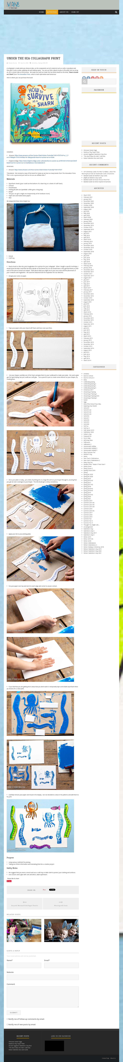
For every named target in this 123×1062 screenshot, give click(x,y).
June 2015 (87, 330)
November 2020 (89, 203)
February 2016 (88, 314)
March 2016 (87, 312)
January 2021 (88, 199)
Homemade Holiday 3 (90, 450)
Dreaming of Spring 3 (90, 398)
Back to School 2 (89, 378)
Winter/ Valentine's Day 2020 (92, 551)
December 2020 (89, 201)
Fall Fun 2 (87, 428)
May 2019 (87, 235)
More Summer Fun (89, 452)
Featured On (87, 436)
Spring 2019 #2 (88, 495)
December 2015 (89, 318)
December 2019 (89, 223)
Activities (52, 12)
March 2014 (87, 360)
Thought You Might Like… (92, 525)
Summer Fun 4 (88, 523)
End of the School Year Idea (92, 404)
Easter (86, 400)
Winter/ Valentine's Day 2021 (92, 553)
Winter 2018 (87, 541)
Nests (85, 456)
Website (10, 972)
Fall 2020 (86, 424)
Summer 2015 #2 (89, 503)
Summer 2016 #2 (89, 511)
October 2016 (88, 298)
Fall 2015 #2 (87, 410)
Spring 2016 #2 (88, 480)
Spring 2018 (87, 486)
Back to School (88, 376)
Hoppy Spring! (61, 936)
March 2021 (87, 195)
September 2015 (89, 324)
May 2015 (87, 332)
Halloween (87, 442)
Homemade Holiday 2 (90, 448)
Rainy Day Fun (88, 462)
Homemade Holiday (90, 446)
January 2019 (88, 243)
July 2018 (86, 255)
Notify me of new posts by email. (22, 1024)
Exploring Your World (90, 406)
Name (10, 960)
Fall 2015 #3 (87, 412)
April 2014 (87, 358)
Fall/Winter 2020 (89, 432)
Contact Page (105, 1058)
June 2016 (87, 306)
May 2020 (87, 213)
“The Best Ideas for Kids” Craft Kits (94, 156)
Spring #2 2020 (88, 474)
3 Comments (35, 939)
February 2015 (88, 338)
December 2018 (89, 245)
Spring (85, 472)
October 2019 (88, 227)
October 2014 (88, 346)
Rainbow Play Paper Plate (92, 152)
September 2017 (89, 276)
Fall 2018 (86, 420)
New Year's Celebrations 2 (92, 460)
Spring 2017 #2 (88, 484)
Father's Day (87, 434)
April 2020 (87, 215)
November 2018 (89, 247)
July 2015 (86, 328)
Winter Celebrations (90, 543)
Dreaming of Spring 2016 (91, 396)
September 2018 (89, 251)
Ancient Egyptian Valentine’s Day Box (95, 154)
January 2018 (88, 268)
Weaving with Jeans (61, 905)
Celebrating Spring (89, 382)
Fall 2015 (86, 408)
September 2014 (89, 348)
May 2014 (87, 356)
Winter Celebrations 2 (90, 545)
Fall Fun (86, 426)
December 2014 (89, 342)
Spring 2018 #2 (88, 488)
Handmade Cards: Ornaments (105, 174)
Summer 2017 (88, 513)
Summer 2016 (88, 509)
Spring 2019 (87, 492)
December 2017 (89, 270)
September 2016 (89, 300)
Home (41, 12)
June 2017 (87, 282)
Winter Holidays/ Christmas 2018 (94, 547)
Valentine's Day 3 (89, 535)
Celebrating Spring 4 (90, 388)
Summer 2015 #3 (89, 505)
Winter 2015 (87, 537)
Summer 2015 (88, 501)
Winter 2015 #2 (88, 539)
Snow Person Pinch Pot (102, 180)
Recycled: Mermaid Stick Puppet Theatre (24, 905)
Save (10, 881)
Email (47, 960)
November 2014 (89, 344)
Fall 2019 (86, 422)
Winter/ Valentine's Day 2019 (92, 549)
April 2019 (87, 237)
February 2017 (88, 290)
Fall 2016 (86, 416)
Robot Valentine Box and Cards (93, 158)
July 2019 (86, 233)
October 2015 (88, 322)
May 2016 (87, 308)
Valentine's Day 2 (89, 531)
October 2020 (88, 205)
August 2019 (87, 231)
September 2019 (89, 229)
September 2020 (89, 207)
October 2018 (88, 249)
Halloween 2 (87, 444)
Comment (11, 984)
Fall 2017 (86, 418)
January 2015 (88, 340)
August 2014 (87, 350)
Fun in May (87, 438)
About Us (64, 12)
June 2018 (87, 257)
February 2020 (88, 219)
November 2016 (89, 296)
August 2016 (87, 302)
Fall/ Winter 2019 (89, 430)
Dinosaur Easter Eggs (90, 150)
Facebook (99, 90)
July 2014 (86, 352)
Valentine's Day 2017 (90, 533)
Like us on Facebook (61, 1036)
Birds (85, 380)
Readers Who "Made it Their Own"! (94, 464)
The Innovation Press (24, 74)
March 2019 (87, 239)
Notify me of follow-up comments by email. (26, 1019)
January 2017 (88, 292)
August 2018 (87, 253)
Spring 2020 (87, 497)
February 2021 (88, 197)
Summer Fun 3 (88, 521)
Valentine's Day (88, 529)
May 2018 (87, 260)
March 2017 (87, 288)
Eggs (85, 402)
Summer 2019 (88, 517)
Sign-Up (75, 12)
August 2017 (87, 278)
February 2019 (88, 241)
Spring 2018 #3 (43, 63)
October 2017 (88, 274)
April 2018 (87, 262)
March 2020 (87, 217)
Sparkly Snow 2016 (89, 470)
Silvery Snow (87, 466)
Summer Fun (88, 519)
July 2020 (86, 211)
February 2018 (88, 266)
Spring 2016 (87, 478)
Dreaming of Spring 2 (90, 394)
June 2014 (87, 354)
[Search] (116, 12)
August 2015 (87, 326)
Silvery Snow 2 (88, 468)
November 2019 (89, 225)
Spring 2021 (87, 499)
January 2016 (88, 316)
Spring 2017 (87, 482)
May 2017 (87, 284)
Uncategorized (88, 527)
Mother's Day (88, 454)
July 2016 (86, 304)
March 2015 (87, 336)
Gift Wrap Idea (88, 440)
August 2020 (87, 209)
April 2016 (87, 310)
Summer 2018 (88, 515)
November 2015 (89, 320)
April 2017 (87, 286)
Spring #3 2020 (88, 476)
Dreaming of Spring (90, 392)
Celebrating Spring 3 (90, 386)
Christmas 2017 (88, 390)
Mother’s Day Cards (101, 176)
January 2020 (88, 221)
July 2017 (86, 280)
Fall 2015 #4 (87, 414)
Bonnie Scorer (13, 63)
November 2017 (89, 272)
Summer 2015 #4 (89, 507)
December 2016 (89, 294)
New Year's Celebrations (91, 458)
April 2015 (87, 334)
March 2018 (87, 264)
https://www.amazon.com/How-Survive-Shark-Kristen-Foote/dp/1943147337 (38, 170)
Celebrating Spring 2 (90, 384)
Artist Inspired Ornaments (103, 182)
